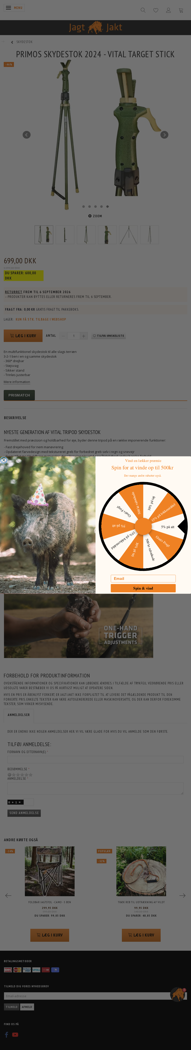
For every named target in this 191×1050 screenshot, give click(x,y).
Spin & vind (143, 588)
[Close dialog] (4, 460)
